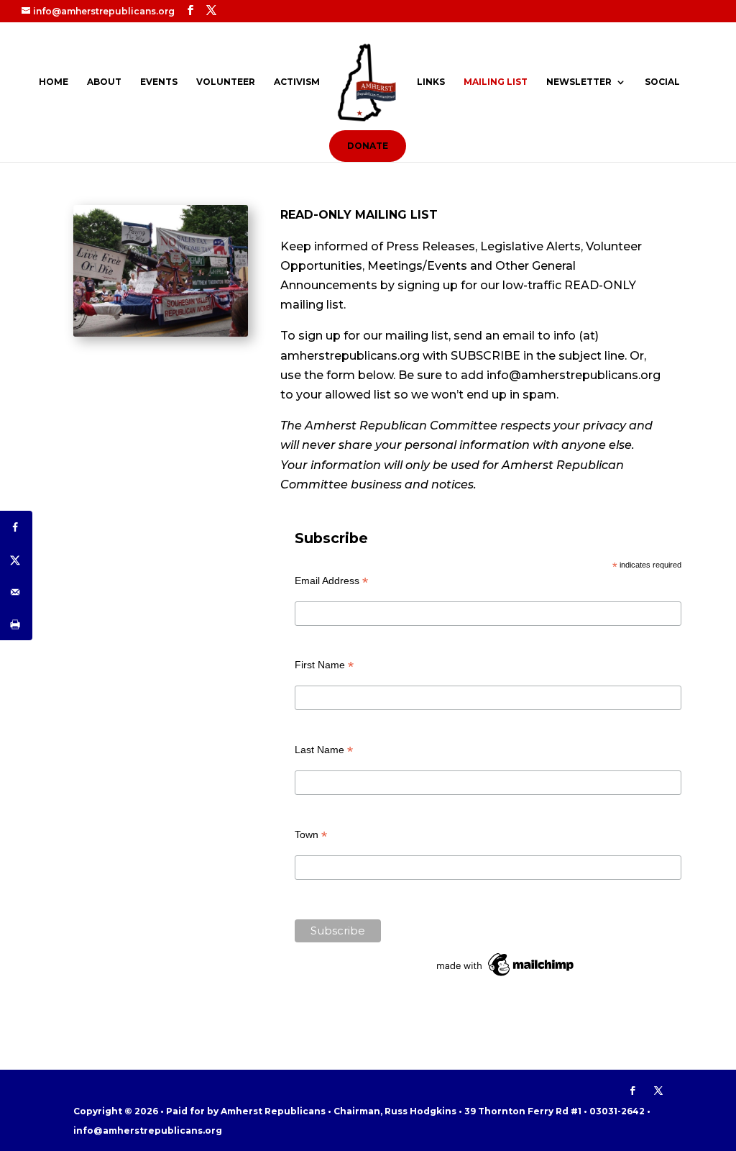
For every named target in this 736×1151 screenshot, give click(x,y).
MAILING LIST (496, 82)
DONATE (367, 145)
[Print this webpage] (16, 624)
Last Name (324, 750)
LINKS (431, 82)
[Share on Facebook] (16, 527)
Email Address (331, 581)
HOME (53, 82)
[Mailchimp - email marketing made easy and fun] (506, 976)
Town (311, 835)
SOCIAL (662, 82)
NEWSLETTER (579, 82)
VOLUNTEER (225, 82)
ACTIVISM (297, 82)
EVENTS (159, 82)
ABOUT (104, 82)
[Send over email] (16, 592)
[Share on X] (16, 559)
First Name (324, 665)
